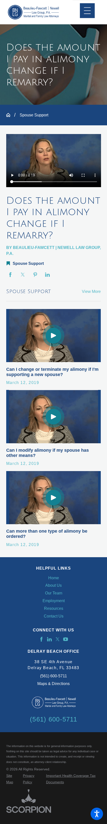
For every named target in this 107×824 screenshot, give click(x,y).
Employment (54, 600)
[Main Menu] (87, 10)
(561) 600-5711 (53, 676)
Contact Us (53, 616)
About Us (53, 585)
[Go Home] (10, 115)
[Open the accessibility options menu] (97, 814)
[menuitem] (53, 578)
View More (91, 291)
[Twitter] (57, 639)
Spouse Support (34, 115)
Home (53, 578)
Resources (53, 608)
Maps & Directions (53, 683)
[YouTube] (65, 639)
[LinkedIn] (49, 639)
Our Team (53, 593)
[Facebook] (41, 639)
